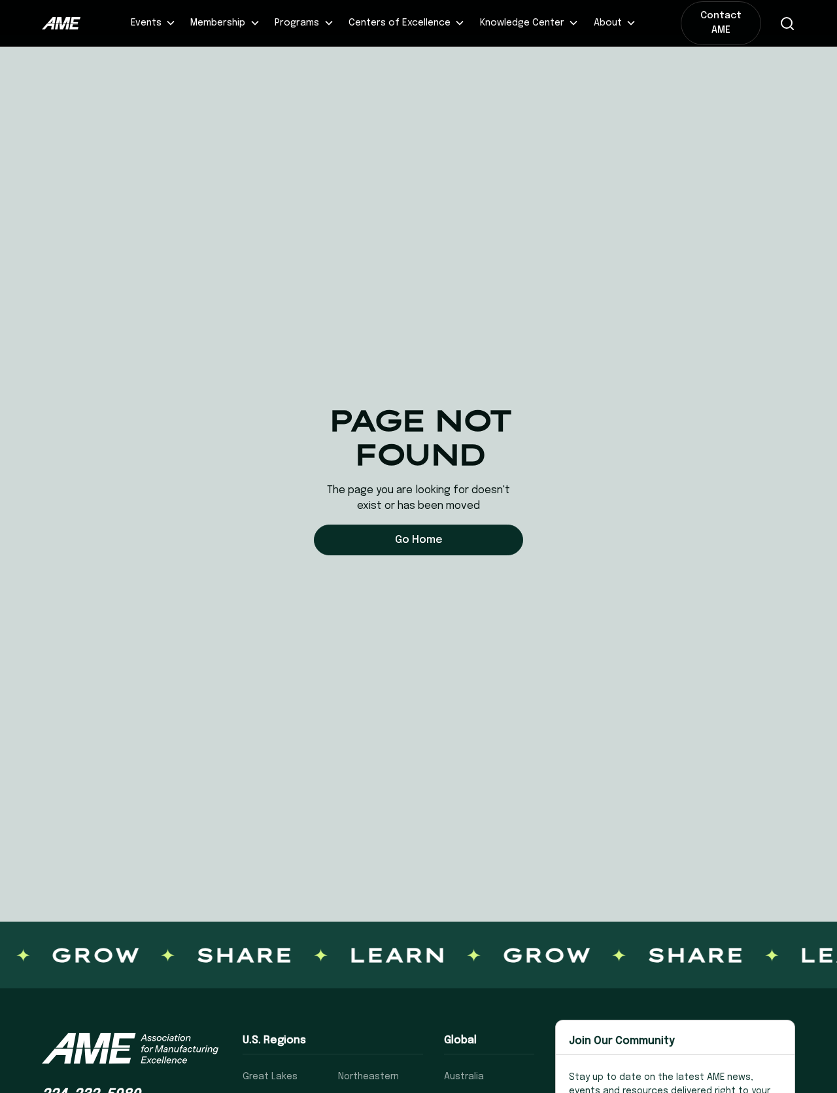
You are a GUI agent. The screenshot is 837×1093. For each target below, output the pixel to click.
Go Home (419, 540)
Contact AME (721, 23)
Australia (464, 1076)
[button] (153, 23)
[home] (61, 23)
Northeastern (368, 1076)
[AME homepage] (130, 1048)
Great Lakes (270, 1076)
